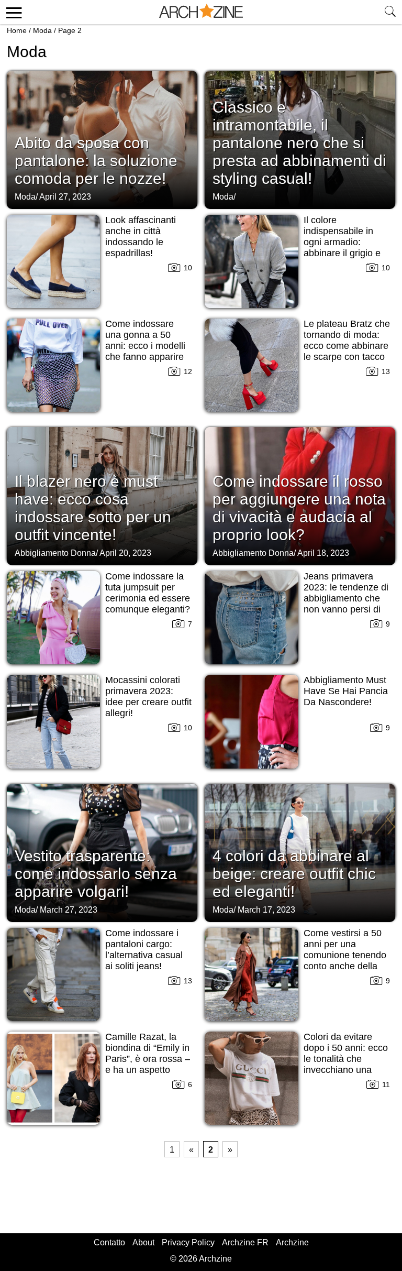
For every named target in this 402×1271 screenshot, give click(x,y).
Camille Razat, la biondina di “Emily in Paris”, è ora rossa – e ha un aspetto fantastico (147, 1059)
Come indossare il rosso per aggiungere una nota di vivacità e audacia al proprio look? (299, 508)
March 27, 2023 (68, 909)
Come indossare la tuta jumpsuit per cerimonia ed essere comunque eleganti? (147, 593)
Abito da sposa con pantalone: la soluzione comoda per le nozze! (96, 160)
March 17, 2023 (266, 909)
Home (17, 30)
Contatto (109, 1242)
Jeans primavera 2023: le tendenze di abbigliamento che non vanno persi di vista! (346, 598)
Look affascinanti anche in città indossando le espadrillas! (140, 236)
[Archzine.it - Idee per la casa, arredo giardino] (201, 12)
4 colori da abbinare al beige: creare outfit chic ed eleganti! (294, 873)
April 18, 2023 (323, 553)
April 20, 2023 (125, 553)
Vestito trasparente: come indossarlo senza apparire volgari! (96, 873)
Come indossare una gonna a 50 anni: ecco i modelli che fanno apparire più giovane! (145, 346)
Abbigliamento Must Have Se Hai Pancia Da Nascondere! (346, 691)
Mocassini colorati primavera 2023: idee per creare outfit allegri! (148, 696)
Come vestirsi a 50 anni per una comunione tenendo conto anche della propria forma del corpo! (345, 960)
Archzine (292, 1242)
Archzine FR (245, 1242)
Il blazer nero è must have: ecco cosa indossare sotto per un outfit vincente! (93, 508)
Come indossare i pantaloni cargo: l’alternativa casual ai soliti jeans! (144, 949)
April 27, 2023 (65, 196)
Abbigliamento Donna (55, 553)
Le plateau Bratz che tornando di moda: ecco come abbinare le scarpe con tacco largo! (347, 346)
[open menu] (12, 12)
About (143, 1242)
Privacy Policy (188, 1242)
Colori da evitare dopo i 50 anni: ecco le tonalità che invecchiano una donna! (346, 1059)
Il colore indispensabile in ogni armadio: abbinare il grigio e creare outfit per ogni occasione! (347, 247)
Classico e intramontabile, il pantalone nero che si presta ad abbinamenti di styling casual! (299, 142)
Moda (42, 30)
